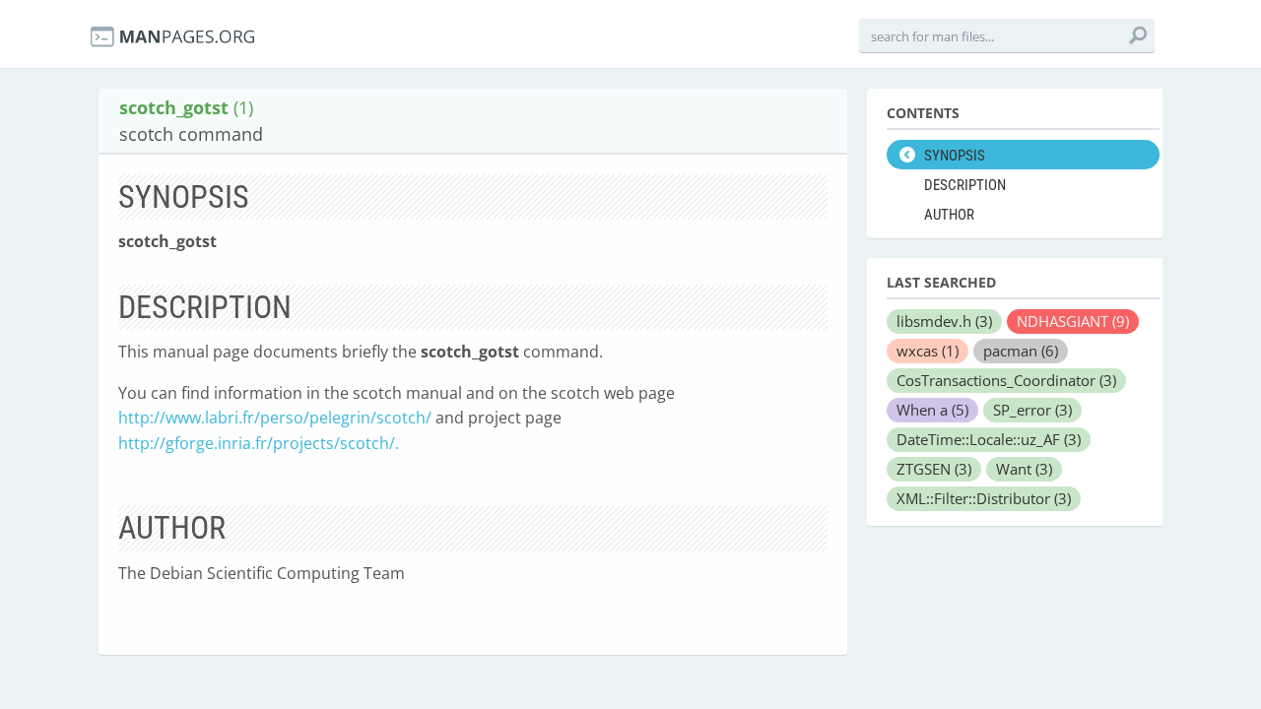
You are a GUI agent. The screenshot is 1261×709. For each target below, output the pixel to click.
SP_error (1032, 409)
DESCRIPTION (965, 185)
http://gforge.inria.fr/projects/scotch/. (258, 443)
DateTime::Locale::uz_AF (988, 439)
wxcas (927, 350)
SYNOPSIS (954, 155)
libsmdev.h (944, 321)
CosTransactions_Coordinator (1006, 380)
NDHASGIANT (1073, 321)
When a (932, 409)
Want (1024, 469)
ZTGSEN (933, 469)
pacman (1020, 350)
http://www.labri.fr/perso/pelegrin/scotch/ (274, 417)
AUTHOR (949, 215)
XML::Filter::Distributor (983, 498)
